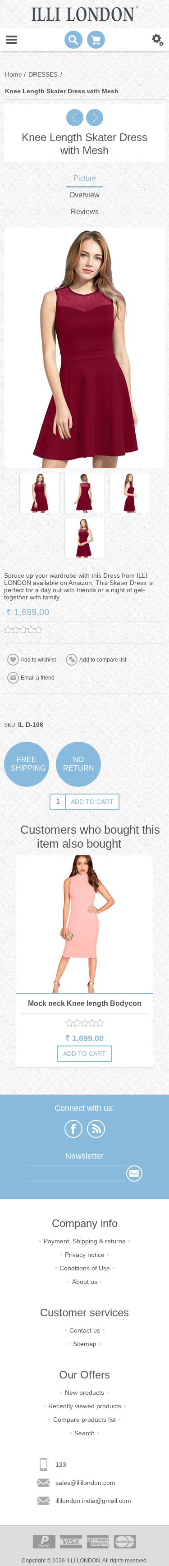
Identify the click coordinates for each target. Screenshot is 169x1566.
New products (84, 1392)
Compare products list (84, 1419)
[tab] (84, 179)
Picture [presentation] (84, 178)
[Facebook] (73, 1129)
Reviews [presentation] (85, 211)
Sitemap (84, 1343)
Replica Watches (20, 1309)
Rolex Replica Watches (71, 1309)
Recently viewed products (84, 1406)
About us (84, 1281)
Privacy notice (85, 1254)
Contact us (84, 1330)
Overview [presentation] (84, 195)
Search (84, 1433)
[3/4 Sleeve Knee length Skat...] (74, 117)
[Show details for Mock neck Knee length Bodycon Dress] (84, 924)
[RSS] (96, 1129)
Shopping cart (96, 40)
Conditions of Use (84, 1268)
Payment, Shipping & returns (84, 1241)
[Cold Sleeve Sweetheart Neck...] (94, 117)
